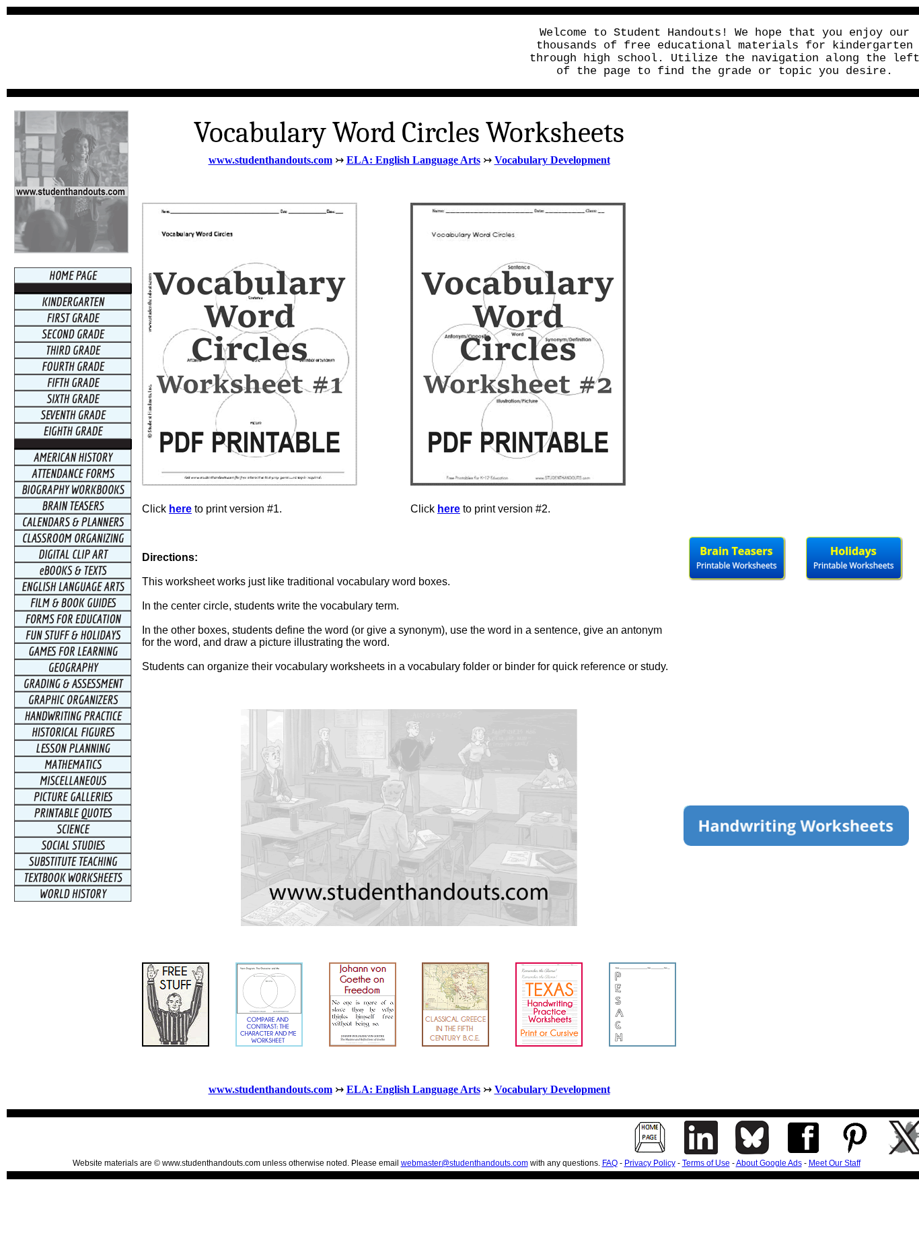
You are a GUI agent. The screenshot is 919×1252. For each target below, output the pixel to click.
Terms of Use (706, 1163)
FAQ (610, 1163)
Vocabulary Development (552, 160)
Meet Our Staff (834, 1163)
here (448, 509)
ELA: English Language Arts (413, 160)
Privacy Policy (649, 1163)
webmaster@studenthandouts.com (464, 1163)
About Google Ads (769, 1163)
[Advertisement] (260, 52)
